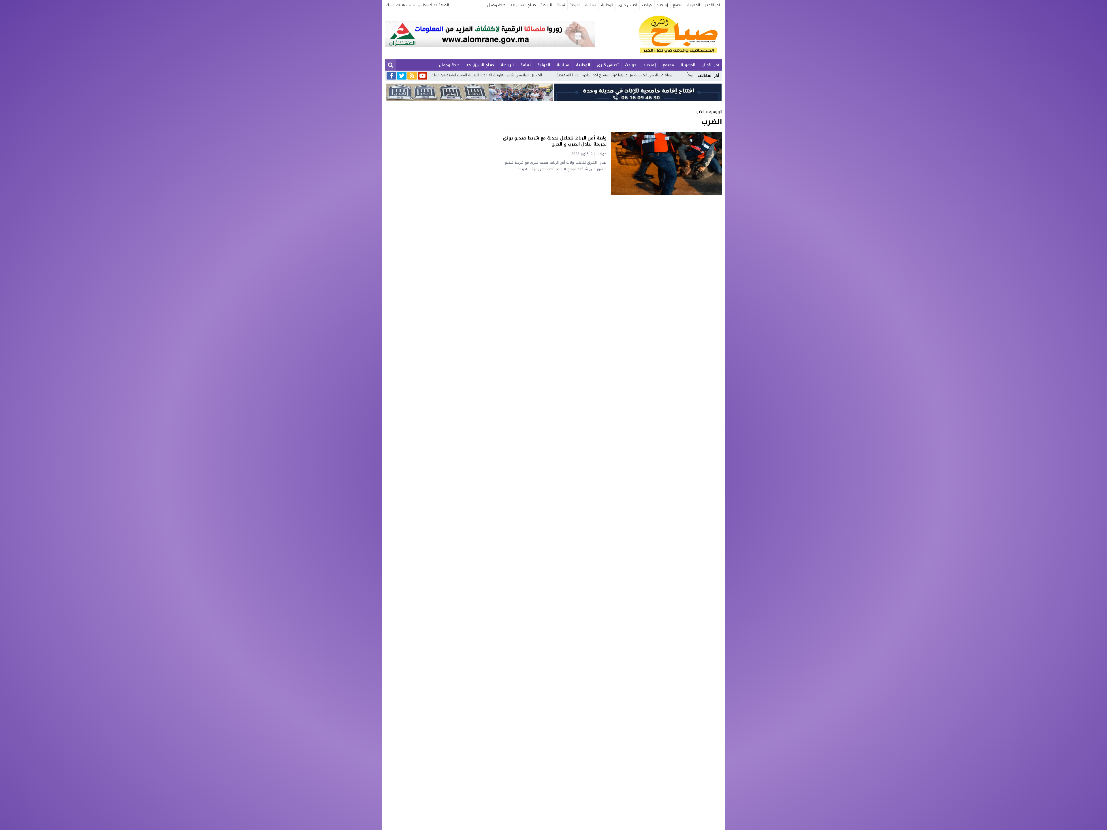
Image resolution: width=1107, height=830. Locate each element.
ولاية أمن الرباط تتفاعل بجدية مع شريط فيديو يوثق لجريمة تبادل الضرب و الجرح (555, 141)
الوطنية (607, 5)
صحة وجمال (496, 5)
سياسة (590, 5)
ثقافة (561, 5)
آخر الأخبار (712, 5)
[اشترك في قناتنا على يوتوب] (422, 76)
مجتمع (677, 5)
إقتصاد (662, 5)
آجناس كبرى (627, 5)
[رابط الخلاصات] (412, 76)
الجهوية (693, 5)
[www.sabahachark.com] (658, 34)
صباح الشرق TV (523, 5)
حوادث (647, 5)
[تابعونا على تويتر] (401, 76)
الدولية (575, 5)
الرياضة (546, 5)
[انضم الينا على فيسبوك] (391, 76)
